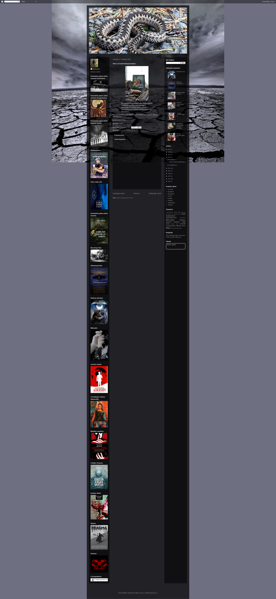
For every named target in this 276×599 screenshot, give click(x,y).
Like (177, 224)
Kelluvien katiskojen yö (179, 82)
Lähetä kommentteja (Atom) (124, 198)
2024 (169, 152)
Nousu (183, 226)
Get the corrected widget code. (173, 237)
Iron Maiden (174, 214)
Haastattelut (171, 191)
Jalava (179, 214)
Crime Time (177, 212)
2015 (169, 181)
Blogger (155, 593)
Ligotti (172, 224)
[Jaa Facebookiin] (138, 127)
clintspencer (142, 593)
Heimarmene (96, 69)
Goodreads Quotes (180, 248)
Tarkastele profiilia (95, 72)
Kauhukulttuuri (170, 216)
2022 (169, 157)
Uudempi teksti (119, 193)
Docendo (183, 212)
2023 (169, 154)
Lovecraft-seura (171, 226)
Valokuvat (170, 205)
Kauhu (183, 214)
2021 (169, 168)
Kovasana (122, 130)
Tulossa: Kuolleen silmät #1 (180, 135)
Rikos (133, 130)
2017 (169, 176)
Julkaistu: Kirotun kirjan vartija (180, 104)
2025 (169, 149)
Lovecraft (182, 224)
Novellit (128, 130)
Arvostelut (170, 189)
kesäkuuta (172, 159)
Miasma (178, 226)
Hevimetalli (168, 214)
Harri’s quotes (171, 245)
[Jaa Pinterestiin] (140, 127)
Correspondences (169, 212)
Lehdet (167, 224)
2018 (169, 173)
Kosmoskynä (182, 217)
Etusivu (137, 193)
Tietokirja (170, 200)
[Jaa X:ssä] (136, 127)
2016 (169, 179)
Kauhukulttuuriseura (171, 217)
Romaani (170, 198)
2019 (169, 171)
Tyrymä (172, 228)
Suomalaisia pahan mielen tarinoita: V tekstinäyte (179, 125)
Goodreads (171, 235)
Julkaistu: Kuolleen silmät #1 (180, 114)
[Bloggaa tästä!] (134, 127)
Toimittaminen (171, 202)
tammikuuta (172, 165)
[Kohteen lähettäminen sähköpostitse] (132, 127)
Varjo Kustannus (178, 228)
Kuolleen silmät (179, 222)
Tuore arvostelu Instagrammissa (177, 162)
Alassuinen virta (180, 71)
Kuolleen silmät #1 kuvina (180, 93)
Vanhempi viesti (155, 193)
